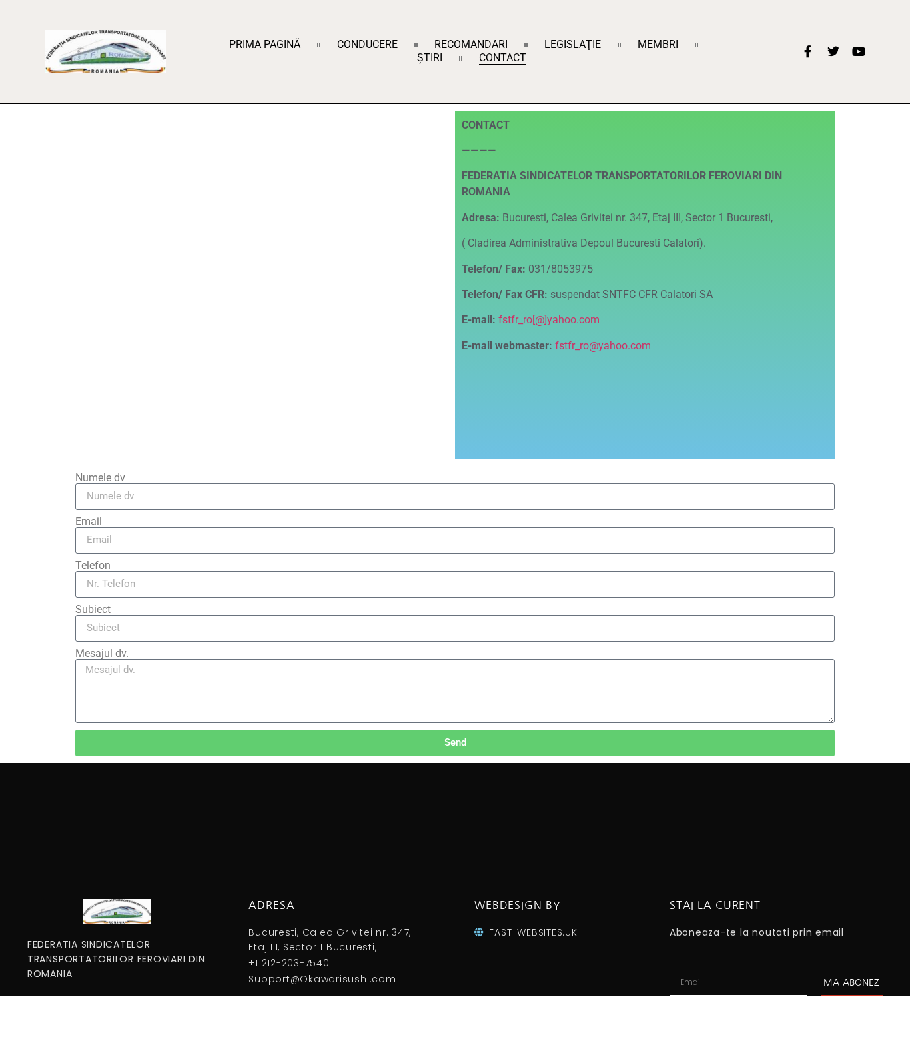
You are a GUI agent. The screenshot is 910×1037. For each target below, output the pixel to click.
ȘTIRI (429, 57)
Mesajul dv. (102, 653)
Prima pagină (264, 44)
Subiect (93, 609)
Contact (502, 57)
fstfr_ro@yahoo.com (603, 345)
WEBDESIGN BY (517, 905)
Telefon (93, 565)
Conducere (367, 44)
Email (88, 522)
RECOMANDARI (471, 44)
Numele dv (100, 478)
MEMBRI (658, 44)
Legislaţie (572, 44)
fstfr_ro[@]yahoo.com (549, 319)
